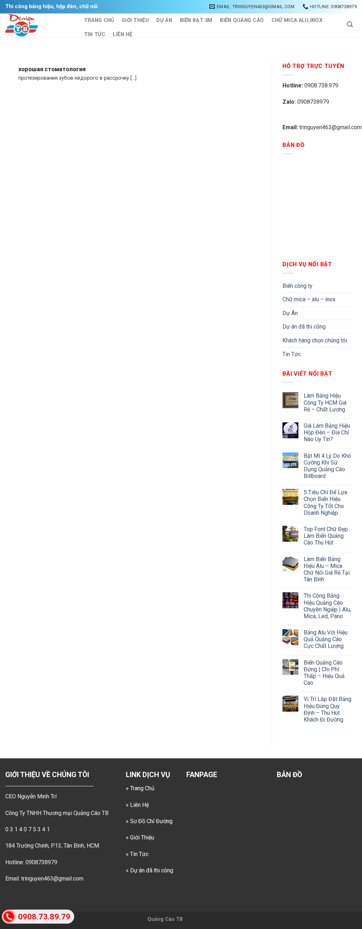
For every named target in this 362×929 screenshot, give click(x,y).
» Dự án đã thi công (149, 870)
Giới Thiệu (135, 20)
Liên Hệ (122, 35)
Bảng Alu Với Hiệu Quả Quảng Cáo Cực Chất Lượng (326, 639)
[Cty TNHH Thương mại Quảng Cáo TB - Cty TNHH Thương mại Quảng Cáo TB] (37, 25)
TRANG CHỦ (99, 20)
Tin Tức (94, 35)
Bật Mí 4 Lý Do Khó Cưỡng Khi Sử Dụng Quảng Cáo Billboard (327, 466)
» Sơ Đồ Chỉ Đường (149, 821)
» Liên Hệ (137, 805)
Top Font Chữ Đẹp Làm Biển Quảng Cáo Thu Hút (326, 536)
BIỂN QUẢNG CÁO (242, 20)
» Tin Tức (137, 854)
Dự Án (164, 20)
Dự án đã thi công (304, 326)
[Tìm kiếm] (350, 24)
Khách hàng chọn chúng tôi (314, 340)
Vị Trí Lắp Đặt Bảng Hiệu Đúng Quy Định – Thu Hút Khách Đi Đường (327, 709)
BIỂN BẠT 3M (196, 20)
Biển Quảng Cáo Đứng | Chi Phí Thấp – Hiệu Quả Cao (324, 672)
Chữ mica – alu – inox (308, 299)
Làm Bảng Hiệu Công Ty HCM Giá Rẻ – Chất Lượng (325, 402)
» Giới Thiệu (140, 837)
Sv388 (191, 919)
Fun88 (207, 919)
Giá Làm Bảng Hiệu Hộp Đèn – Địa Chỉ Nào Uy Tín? (327, 432)
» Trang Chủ (140, 788)
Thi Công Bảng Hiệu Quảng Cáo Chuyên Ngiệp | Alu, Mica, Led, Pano (327, 606)
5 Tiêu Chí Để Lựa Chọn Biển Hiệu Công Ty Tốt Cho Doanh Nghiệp (325, 502)
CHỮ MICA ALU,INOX (297, 20)
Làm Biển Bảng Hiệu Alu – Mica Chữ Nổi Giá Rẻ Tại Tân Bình (327, 569)
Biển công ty (297, 286)
